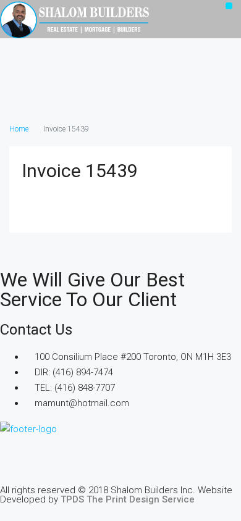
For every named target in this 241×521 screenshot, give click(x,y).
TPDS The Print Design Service (128, 499)
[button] (229, 5)
